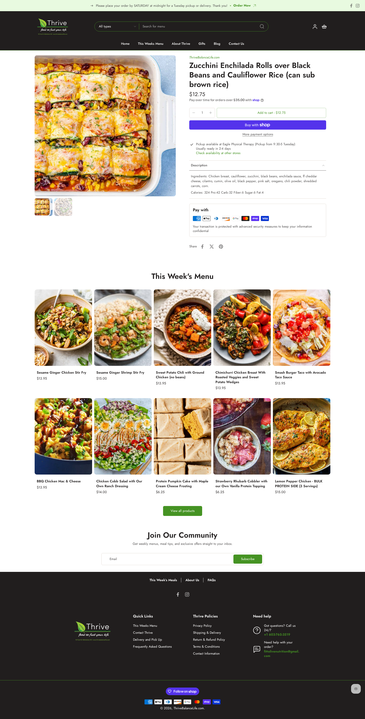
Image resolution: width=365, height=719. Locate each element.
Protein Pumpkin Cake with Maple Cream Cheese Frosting (182, 483)
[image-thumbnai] (44, 207)
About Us (192, 580)
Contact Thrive (143, 633)
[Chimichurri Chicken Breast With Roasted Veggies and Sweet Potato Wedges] (242, 327)
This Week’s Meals (163, 580)
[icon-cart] (324, 26)
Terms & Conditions (206, 646)
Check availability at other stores (218, 153)
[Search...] (262, 26)
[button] (271, 113)
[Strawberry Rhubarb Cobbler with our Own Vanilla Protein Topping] (242, 436)
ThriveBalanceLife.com (204, 57)
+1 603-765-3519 (277, 634)
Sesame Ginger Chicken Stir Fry (61, 372)
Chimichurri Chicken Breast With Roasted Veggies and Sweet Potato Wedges (240, 377)
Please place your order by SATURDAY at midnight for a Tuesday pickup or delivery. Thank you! (161, 5)
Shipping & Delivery (207, 633)
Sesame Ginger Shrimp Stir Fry (120, 372)
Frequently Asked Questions (152, 646)
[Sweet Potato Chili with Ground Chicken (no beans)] (182, 327)
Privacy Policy (202, 626)
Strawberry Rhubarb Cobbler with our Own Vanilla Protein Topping (241, 483)
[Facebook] (351, 5)
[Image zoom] (105, 125)
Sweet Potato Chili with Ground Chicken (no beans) (180, 375)
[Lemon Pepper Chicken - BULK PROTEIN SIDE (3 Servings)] (301, 436)
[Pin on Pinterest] (221, 246)
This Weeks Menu (145, 626)
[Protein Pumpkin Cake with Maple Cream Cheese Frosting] (182, 436)
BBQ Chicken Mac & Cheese (59, 481)
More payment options (257, 135)
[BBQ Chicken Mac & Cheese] (63, 436)
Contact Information (206, 653)
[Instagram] (357, 5)
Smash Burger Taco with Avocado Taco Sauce (300, 375)
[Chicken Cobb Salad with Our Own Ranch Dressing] (123, 436)
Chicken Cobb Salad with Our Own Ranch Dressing (119, 483)
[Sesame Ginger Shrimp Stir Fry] (123, 327)
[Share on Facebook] (202, 246)
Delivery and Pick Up (147, 640)
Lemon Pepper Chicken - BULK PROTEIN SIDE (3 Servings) (299, 483)
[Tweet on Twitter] (211, 246)
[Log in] (314, 26)
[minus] (193, 113)
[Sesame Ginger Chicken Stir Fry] (63, 327)
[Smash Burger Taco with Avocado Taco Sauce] (301, 327)
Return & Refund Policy (209, 640)
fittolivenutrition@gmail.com (281, 653)
